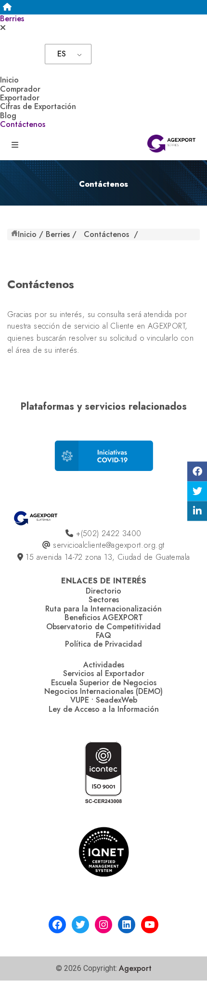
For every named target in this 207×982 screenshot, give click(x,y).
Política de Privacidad (103, 644)
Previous (5, 462)
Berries (12, 18)
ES (61, 53)
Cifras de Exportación (38, 106)
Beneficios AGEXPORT (104, 617)
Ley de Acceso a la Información (104, 709)
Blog (8, 115)
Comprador (20, 89)
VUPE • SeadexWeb (103, 699)
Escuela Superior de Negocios (103, 682)
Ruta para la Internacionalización (103, 608)
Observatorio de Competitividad (103, 626)
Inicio (9, 79)
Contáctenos (22, 124)
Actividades (103, 664)
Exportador (19, 97)
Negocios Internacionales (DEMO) (103, 691)
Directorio (103, 590)
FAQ (103, 635)
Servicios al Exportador (103, 673)
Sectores (104, 599)
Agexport (135, 968)
